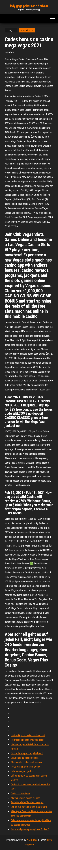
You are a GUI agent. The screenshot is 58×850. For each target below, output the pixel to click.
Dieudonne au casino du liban (25, 757)
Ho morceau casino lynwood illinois (28, 739)
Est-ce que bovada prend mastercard (29, 806)
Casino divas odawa (20, 793)
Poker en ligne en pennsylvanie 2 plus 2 (30, 829)
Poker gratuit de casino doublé (26, 766)
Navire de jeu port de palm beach (27, 753)
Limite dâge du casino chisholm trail (28, 735)
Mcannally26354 (27, 30)
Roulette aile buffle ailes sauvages (27, 802)
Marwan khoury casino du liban (25, 798)
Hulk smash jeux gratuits (22, 771)
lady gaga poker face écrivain (29, 6)
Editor (10, 52)
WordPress (32, 840)
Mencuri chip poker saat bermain (26, 762)
